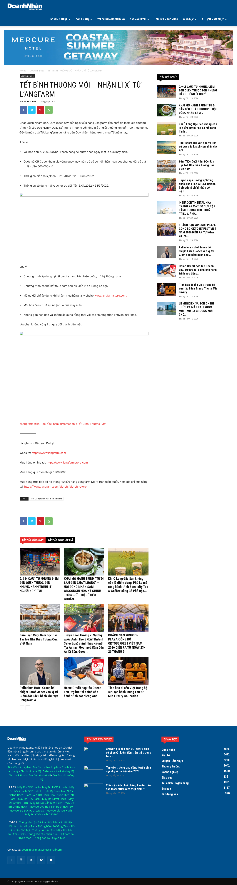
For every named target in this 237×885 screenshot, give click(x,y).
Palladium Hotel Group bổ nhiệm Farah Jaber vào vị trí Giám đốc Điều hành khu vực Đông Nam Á (39, 694)
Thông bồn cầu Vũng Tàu (53, 826)
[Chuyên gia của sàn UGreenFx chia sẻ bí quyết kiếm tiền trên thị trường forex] (93, 753)
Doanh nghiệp (58, 19)
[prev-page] (22, 707)
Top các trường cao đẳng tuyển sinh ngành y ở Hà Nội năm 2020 (128, 769)
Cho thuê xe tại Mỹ (31, 771)
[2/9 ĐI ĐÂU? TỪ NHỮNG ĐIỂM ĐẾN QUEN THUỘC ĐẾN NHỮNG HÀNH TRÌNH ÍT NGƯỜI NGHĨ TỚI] (40, 561)
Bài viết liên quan (32, 539)
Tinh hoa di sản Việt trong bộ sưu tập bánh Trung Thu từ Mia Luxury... (198, 288)
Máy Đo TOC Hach (28, 787)
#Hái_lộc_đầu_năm (46, 424)
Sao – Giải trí (138, 19)
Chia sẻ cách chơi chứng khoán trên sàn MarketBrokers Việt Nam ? (128, 787)
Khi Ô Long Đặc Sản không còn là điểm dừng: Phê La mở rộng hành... (198, 127)
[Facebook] (23, 110)
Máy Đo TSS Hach (29, 799)
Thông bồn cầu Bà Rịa (32, 822)
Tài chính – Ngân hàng (111, 19)
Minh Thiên (30, 101)
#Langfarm (27, 424)
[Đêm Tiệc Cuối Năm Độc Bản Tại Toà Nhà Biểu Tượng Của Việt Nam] (40, 618)
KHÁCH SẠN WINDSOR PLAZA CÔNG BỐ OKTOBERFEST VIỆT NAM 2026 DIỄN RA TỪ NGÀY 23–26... (197, 230)
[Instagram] (21, 860)
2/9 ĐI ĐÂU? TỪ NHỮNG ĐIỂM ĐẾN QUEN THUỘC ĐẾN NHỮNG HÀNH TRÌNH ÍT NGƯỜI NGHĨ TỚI (39, 585)
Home (23, 70)
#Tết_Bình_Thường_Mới (91, 424)
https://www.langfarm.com (49, 453)
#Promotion (67, 424)
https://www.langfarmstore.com (67, 462)
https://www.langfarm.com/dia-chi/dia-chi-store (55, 486)
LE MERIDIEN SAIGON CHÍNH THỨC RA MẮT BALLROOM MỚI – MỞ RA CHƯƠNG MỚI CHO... (196, 309)
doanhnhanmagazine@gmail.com (42, 849)
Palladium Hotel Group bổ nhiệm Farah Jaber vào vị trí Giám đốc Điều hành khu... (196, 251)
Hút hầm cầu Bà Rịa (60, 822)
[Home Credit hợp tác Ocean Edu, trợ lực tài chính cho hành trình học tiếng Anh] (84, 671)
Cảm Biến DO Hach (37, 795)
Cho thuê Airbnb (18, 775)
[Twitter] (32, 110)
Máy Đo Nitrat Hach (54, 799)
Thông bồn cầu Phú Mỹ (46, 830)
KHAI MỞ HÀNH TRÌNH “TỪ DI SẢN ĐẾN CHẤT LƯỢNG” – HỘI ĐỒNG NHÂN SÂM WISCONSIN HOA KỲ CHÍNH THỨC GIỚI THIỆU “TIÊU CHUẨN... (84, 589)
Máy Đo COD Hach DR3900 (41, 814)
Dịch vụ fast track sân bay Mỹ (58, 771)
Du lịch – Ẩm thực (213, 19)
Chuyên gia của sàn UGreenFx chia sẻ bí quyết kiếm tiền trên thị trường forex (128, 752)
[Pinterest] (40, 110)
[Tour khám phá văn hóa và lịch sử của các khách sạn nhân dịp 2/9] (166, 147)
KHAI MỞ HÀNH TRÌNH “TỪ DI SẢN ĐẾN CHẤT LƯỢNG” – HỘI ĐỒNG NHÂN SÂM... (197, 109)
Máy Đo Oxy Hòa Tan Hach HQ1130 (51, 806)
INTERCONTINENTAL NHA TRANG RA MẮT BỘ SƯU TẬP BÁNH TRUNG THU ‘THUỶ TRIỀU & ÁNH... (197, 208)
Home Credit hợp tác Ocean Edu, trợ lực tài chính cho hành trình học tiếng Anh (82, 692)
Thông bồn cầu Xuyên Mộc (49, 838)
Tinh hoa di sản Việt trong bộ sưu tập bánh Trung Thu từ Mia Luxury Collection (127, 692)
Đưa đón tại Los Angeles (46, 767)
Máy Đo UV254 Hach (54, 787)
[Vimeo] (41, 860)
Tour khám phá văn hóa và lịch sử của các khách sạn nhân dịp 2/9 (198, 146)
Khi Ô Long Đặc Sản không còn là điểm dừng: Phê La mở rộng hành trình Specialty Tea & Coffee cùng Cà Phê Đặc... (128, 585)
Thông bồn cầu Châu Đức (42, 834)
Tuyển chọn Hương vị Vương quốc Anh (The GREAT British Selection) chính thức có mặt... (197, 185)
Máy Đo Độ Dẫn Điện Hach (46, 802)
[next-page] (28, 707)
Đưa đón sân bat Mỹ (40, 775)
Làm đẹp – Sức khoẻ (166, 19)
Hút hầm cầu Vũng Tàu (21, 826)
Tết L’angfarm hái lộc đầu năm (46, 498)
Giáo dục (188, 19)
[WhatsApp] (49, 110)
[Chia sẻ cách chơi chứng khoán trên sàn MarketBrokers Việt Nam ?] (93, 790)
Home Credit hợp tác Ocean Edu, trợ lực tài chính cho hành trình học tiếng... (198, 269)
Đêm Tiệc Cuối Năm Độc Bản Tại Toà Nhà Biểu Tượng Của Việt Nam (39, 639)
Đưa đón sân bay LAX (19, 767)
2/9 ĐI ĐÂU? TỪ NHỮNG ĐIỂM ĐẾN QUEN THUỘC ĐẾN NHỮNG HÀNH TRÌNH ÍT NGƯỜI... (198, 90)
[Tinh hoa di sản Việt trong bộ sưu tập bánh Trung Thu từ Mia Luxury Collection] (128, 671)
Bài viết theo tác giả (60, 539)
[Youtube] (51, 860)
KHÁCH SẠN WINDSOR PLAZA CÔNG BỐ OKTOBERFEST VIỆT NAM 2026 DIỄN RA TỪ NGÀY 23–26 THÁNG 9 (127, 643)
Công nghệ (82, 19)
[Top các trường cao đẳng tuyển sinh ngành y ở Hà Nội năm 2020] (93, 772)
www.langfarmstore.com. (110, 295)
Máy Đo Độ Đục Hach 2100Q (26, 810)
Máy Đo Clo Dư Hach (59, 810)
